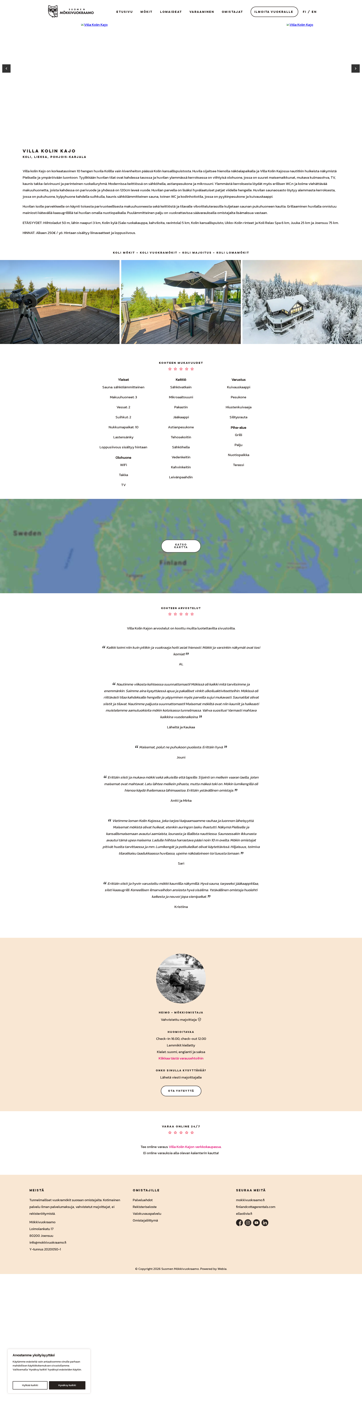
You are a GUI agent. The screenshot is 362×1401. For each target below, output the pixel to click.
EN (314, 12)
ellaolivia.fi (244, 1213)
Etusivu (124, 12)
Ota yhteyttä (181, 1090)
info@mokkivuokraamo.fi (47, 1242)
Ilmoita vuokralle (273, 12)
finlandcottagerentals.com (255, 1206)
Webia (222, 1268)
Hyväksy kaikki (67, 1385)
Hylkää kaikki (30, 1385)
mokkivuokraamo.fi (250, 1200)
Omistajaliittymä (145, 1220)
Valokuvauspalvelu (147, 1213)
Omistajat (232, 12)
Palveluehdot (143, 1200)
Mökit (146, 12)
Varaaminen (201, 12)
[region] (49, 1371)
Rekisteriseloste (145, 1206)
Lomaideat (171, 12)
